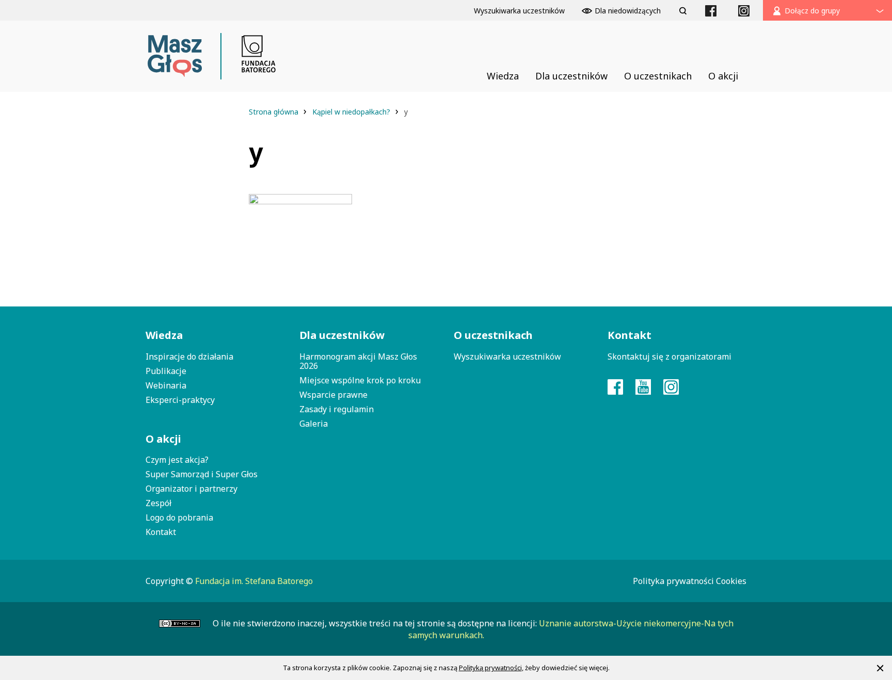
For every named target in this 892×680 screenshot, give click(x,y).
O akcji (163, 439)
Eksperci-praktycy (180, 400)
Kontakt (161, 532)
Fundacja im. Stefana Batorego (254, 581)
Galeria (313, 423)
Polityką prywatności (490, 667)
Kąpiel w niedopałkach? (352, 112)
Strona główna (274, 112)
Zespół (158, 503)
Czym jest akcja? (177, 459)
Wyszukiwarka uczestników (507, 356)
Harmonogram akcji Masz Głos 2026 (358, 361)
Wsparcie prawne (333, 394)
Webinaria (166, 385)
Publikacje (166, 371)
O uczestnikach (493, 335)
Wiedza (164, 335)
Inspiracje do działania (189, 356)
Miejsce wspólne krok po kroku (360, 380)
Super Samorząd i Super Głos (202, 474)
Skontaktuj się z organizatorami (669, 356)
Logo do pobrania (179, 517)
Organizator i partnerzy (191, 488)
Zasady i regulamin (336, 409)
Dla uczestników (342, 335)
